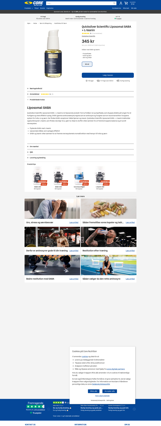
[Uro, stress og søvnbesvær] (52, 212)
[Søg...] (114, 3)
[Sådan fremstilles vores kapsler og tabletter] (108, 212)
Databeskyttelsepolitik (101, 384)
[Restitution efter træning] (108, 240)
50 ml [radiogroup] (87, 64)
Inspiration (50, 8)
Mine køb (126, 8)
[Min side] (121, 3)
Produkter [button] (28, 8)
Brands (42, 8)
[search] (81, 3)
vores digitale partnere (116, 369)
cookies (85, 356)
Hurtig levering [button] (80, 18)
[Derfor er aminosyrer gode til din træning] (52, 240)
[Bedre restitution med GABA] (52, 269)
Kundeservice (116, 8)
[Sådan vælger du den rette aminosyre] (108, 269)
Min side (133, 8)
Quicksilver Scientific (88, 36)
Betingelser (110, 400)
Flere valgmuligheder (102, 396)
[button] (130, 3)
